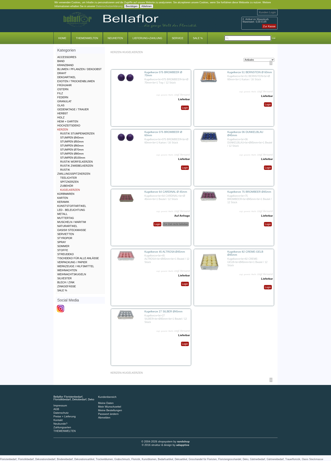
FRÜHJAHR (64, 85)
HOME (62, 38)
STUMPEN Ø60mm (72, 145)
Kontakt (58, 420)
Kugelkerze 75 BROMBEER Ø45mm (249, 191)
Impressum (60, 405)
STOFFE (62, 250)
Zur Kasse (269, 26)
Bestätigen (132, 6)
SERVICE (177, 38)
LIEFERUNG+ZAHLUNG (147, 38)
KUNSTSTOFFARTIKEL (71, 205)
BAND (61, 61)
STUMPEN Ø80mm (72, 153)
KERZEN (116, 52)
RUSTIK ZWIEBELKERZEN (76, 165)
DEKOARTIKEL (66, 77)
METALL (62, 213)
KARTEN (62, 197)
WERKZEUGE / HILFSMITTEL (75, 266)
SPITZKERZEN (69, 181)
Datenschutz (61, 412)
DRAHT (61, 73)
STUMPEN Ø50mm (72, 141)
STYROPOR (64, 238)
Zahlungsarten (62, 427)
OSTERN (62, 89)
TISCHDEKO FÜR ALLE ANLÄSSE (78, 258)
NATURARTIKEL (67, 226)
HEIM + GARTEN (67, 121)
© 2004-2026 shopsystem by (165, 441)
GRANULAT (64, 101)
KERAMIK (63, 201)
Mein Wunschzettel (109, 406)
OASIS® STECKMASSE (71, 230)
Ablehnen (146, 6)
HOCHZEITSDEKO (68, 125)
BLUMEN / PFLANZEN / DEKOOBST (79, 69)
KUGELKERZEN (133, 52)
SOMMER (63, 246)
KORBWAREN (65, 193)
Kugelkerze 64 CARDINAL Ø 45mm (165, 191)
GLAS (60, 105)
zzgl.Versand (182, 94)
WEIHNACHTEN (67, 270)
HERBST (62, 113)
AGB (56, 409)
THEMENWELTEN (87, 38)
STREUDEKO (65, 254)
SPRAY (61, 242)
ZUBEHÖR (66, 185)
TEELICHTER (68, 177)
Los (273, 38)
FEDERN (62, 97)
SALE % (198, 38)
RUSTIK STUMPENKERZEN (77, 133)
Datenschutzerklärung (109, 6)
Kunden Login (267, 12)
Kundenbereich (107, 396)
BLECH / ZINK (66, 282)
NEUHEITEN (115, 38)
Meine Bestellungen (110, 410)
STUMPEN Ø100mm (72, 157)
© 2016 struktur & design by (165, 444)
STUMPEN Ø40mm (72, 137)
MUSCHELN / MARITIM (71, 222)
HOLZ (61, 117)
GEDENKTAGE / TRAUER (73, 109)
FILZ (60, 93)
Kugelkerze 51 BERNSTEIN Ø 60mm (249, 72)
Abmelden (104, 417)
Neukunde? (60, 423)
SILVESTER (64, 278)
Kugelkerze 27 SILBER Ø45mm (163, 311)
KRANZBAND (65, 65)
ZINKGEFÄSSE (66, 286)
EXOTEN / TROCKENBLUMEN (76, 81)
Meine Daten (106, 403)
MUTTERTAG (65, 217)
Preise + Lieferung (64, 416)
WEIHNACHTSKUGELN (71, 274)
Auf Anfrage (182, 215)
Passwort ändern (108, 413)
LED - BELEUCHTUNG (71, 209)
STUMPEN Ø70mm (72, 149)
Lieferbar (184, 99)
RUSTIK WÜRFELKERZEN (76, 161)
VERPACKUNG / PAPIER (72, 262)
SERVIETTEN (65, 234)
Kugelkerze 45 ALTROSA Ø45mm (164, 251)
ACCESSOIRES (66, 57)
